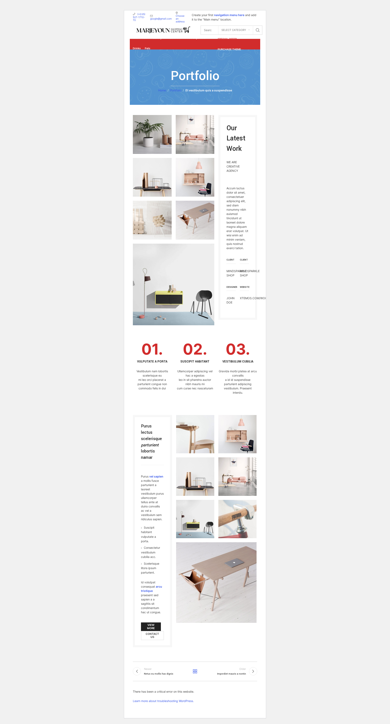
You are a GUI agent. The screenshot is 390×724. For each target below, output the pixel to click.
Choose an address (180, 18)
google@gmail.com (161, 18)
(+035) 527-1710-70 (139, 17)
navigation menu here (229, 15)
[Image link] (173, 284)
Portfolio (175, 90)
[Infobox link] (152, 368)
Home (162, 90)
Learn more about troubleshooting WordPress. (163, 701)
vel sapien (156, 476)
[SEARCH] (257, 30)
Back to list (195, 671)
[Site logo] (163, 29)
